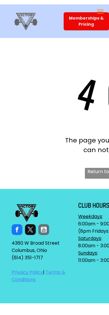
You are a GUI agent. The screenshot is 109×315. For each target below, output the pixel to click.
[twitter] (30, 230)
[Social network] (43, 230)
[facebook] (17, 230)
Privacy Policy (27, 272)
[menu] (100, 12)
